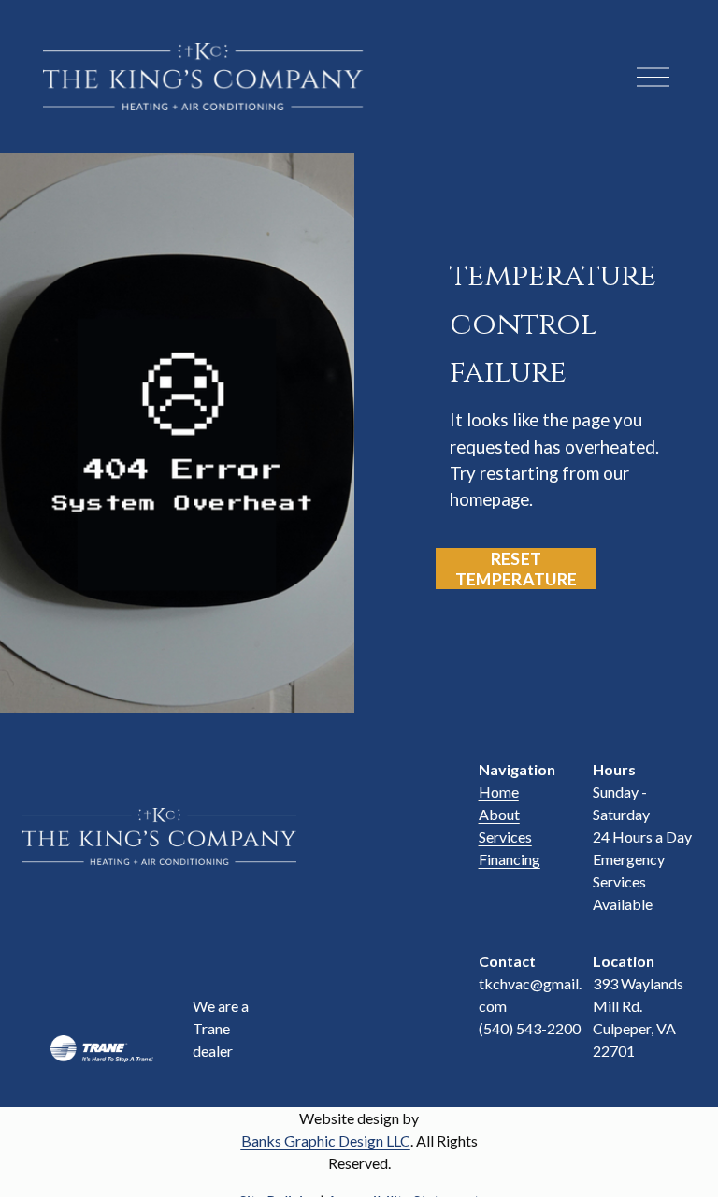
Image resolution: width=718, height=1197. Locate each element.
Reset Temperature (516, 568)
